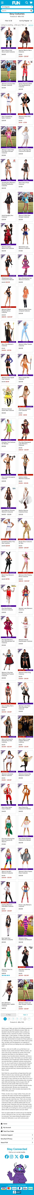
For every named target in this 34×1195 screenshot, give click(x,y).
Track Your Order (8, 1131)
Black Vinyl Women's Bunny (8, 575)
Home (5, 1124)
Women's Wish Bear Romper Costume (24, 216)
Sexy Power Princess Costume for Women (25, 839)
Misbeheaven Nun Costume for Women (8, 278)
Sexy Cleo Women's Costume (7, 345)
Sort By (24, 21)
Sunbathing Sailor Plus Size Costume (8, 542)
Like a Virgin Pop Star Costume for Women (25, 150)
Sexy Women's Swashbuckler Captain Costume (8, 1004)
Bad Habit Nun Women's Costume (7, 938)
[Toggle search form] (26, 3)
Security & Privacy (6, 1139)
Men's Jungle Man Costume (24, 378)
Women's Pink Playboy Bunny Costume (25, 575)
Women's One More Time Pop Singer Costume (24, 707)
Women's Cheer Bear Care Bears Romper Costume (8, 151)
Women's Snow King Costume (25, 673)
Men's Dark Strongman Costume (8, 477)
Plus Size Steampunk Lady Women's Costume (25, 444)
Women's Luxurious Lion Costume (24, 409)
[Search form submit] (31, 10)
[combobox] (15, 10)
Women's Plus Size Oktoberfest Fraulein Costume (8, 674)
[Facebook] (7, 1157)
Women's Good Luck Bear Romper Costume (25, 1003)
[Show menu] (2, 3)
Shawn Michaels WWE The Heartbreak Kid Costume (25, 85)
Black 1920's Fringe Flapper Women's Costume (24, 740)
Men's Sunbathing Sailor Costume (7, 117)
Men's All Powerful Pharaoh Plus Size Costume (7, 740)
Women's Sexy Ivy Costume (7, 970)
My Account (7, 1127)
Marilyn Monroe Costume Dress (23, 511)
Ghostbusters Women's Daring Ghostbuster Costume (8, 184)
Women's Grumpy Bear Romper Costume (8, 84)
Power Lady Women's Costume (25, 905)
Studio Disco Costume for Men (25, 542)
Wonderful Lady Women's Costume (24, 247)
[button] (31, 3)
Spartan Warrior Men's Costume (25, 51)
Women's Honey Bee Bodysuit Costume (25, 774)
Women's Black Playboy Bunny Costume (6, 311)
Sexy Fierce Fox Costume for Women (25, 808)
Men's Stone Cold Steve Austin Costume (8, 51)
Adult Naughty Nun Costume (7, 216)
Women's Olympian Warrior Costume (7, 774)
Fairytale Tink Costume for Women (8, 443)
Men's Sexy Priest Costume (24, 183)
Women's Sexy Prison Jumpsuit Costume (25, 310)
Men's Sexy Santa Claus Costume (7, 808)
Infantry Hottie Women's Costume (24, 477)
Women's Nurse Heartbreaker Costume (25, 640)
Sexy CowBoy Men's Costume (7, 706)
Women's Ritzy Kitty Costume (25, 117)
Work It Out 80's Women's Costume (7, 872)
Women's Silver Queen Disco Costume (25, 872)
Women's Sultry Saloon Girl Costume (8, 247)
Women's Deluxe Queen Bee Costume (8, 409)
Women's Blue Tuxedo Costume (25, 345)
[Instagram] (11, 1157)
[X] (17, 1157)
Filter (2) (8, 21)
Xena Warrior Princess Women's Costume (8, 511)
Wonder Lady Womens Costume (25, 609)
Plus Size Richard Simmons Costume (7, 609)
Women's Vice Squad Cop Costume (8, 378)
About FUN (4, 1142)
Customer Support (7, 1135)
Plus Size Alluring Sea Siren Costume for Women (8, 840)
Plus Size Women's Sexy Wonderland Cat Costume (8, 641)
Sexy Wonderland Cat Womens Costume (25, 278)
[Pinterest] (22, 1157)
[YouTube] (27, 1157)
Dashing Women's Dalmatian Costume (7, 905)
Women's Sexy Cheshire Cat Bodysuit (25, 938)
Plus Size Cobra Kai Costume (24, 970)
